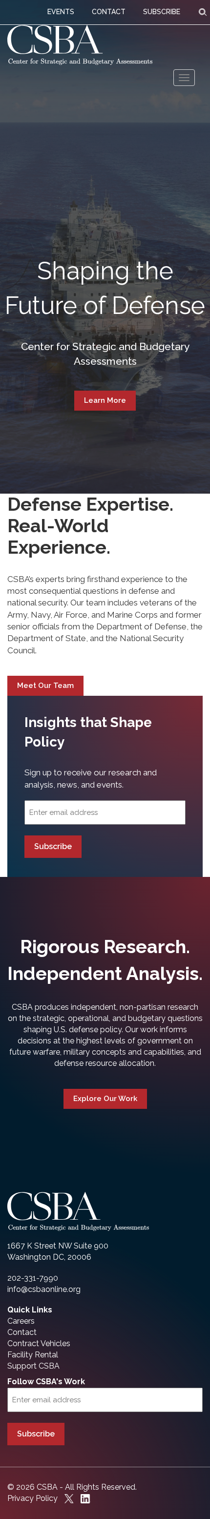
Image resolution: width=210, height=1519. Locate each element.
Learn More (105, 400)
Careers (21, 1321)
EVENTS (60, 12)
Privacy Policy (32, 1498)
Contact (22, 1332)
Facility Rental (32, 1354)
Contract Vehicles (38, 1343)
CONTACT (109, 12)
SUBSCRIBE (161, 12)
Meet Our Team (45, 685)
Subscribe (53, 846)
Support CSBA (33, 1366)
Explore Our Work (105, 1098)
